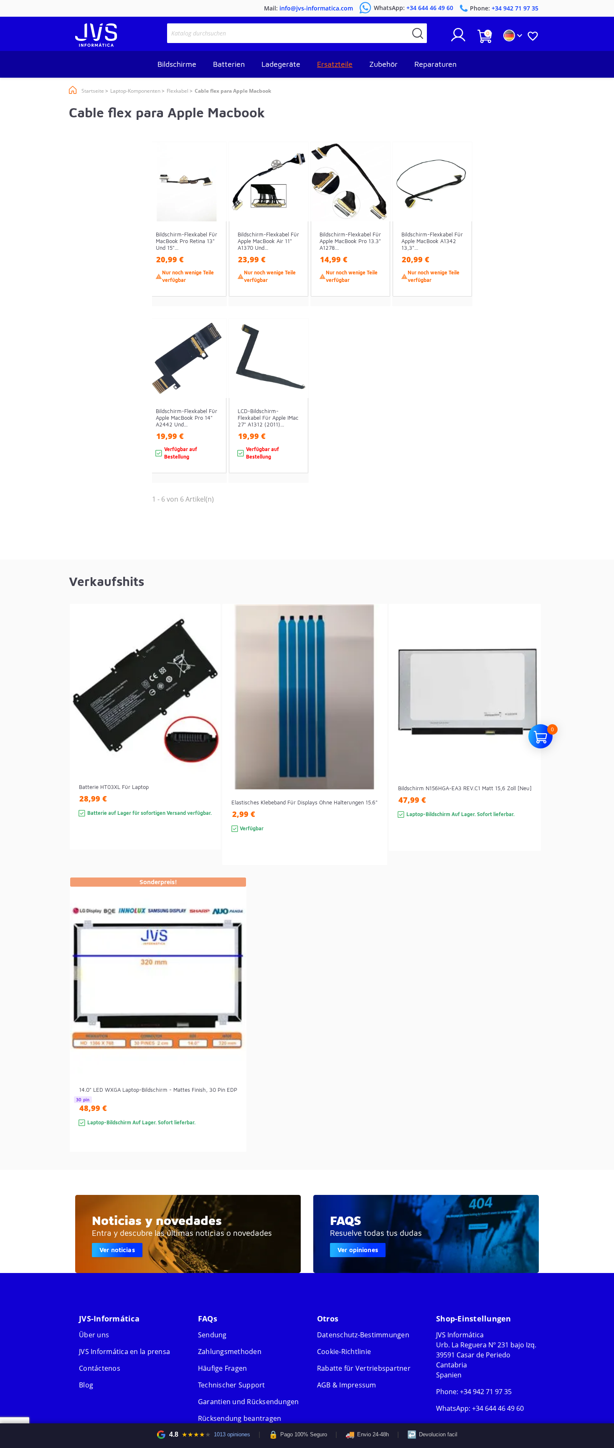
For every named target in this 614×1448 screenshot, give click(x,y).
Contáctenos (99, 1368)
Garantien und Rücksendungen (248, 1401)
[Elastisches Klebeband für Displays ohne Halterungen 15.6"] (372, 749)
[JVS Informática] (96, 44)
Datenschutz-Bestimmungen (363, 1334)
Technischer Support (231, 1385)
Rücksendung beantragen (240, 1418)
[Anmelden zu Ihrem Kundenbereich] (458, 38)
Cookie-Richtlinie (344, 1351)
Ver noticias (117, 1249)
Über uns (94, 1334)
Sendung (212, 1334)
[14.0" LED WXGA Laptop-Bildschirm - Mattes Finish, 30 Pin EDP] (231, 1029)
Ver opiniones (357, 1249)
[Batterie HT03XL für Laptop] (205, 741)
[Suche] (417, 33)
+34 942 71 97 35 (486, 1391)
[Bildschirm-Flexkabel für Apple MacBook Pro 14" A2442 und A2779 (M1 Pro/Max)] (212, 415)
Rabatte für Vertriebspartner (364, 1368)
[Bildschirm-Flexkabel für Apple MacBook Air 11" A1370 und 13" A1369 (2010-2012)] (294, 238)
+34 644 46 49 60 (498, 1408)
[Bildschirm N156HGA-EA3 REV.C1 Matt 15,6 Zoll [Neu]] (526, 742)
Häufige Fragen (222, 1368)
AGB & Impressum (346, 1385)
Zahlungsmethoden (229, 1351)
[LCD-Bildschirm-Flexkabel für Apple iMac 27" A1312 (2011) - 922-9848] (294, 415)
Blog (86, 1385)
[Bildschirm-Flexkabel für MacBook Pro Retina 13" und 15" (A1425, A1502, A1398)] (212, 238)
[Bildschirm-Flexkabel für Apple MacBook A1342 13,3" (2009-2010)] (457, 238)
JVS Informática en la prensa (124, 1351)
